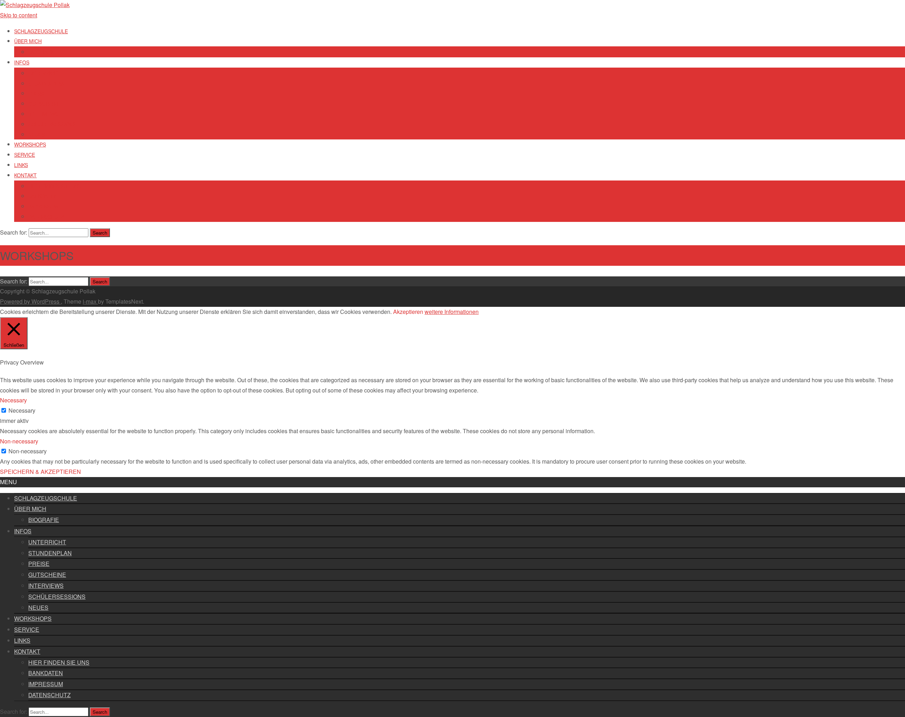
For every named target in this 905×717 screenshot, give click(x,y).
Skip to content (18, 15)
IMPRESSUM (43, 206)
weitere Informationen (452, 312)
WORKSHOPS (30, 144)
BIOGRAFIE (41, 52)
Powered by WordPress (30, 301)
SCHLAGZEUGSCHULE (41, 31)
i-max (90, 301)
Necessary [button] (13, 400)
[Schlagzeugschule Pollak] (35, 5)
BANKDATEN (42, 196)
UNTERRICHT (44, 73)
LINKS (21, 164)
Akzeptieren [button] (408, 312)
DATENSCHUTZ (46, 216)
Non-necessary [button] (19, 441)
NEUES (36, 134)
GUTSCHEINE (44, 103)
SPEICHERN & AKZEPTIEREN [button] (40, 472)
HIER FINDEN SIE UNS (54, 186)
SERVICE (24, 154)
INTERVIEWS (43, 113)
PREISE (37, 93)
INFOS (21, 62)
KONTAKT (25, 175)
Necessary (21, 410)
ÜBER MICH (28, 41)
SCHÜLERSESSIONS (52, 124)
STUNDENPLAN (46, 83)
